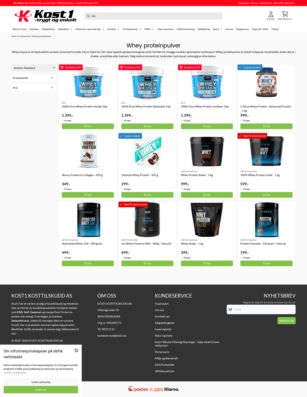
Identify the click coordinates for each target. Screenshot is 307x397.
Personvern (162, 351)
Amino (229, 29)
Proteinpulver (24, 36)
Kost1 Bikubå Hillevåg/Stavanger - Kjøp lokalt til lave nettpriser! (187, 343)
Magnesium (242, 29)
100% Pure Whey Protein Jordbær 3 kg (204, 106)
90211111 (108, 329)
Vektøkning (204, 29)
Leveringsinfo (163, 329)
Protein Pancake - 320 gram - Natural (263, 243)
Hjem (14, 36)
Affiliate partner (164, 371)
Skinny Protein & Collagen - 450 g (82, 175)
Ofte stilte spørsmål (283, 3)
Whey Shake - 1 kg (192, 243)
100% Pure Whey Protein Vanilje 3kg (84, 106)
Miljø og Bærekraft (166, 358)
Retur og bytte (164, 335)
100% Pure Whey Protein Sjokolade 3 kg (145, 106)
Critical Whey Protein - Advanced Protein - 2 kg (265, 108)
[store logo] (47, 16)
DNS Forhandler (165, 364)
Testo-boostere (165, 29)
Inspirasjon (243, 3)
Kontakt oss (266, 3)
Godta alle (41, 389)
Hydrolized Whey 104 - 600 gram (82, 243)
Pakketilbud (48, 29)
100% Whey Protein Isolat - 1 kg (260, 175)
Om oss (254, 3)
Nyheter (34, 29)
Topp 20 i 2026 (260, 29)
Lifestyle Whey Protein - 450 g (139, 175)
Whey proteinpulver (41, 36)
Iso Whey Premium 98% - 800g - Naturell (146, 243)
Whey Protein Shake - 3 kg (197, 175)
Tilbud (274, 29)
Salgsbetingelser (165, 322)
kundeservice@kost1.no (111, 335)
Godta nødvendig (40, 382)
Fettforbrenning (186, 29)
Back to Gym (20, 29)
